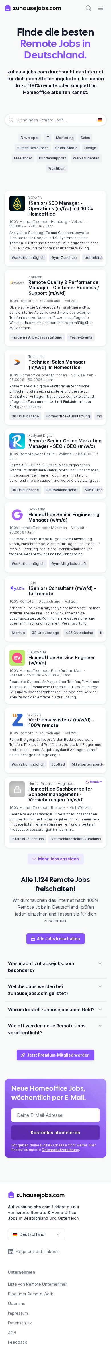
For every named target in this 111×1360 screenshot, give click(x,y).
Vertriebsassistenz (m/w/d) (61, 722)
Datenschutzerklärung (60, 1150)
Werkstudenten (86, 158)
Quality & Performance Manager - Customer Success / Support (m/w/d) (63, 287)
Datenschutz (20, 1322)
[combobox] (17, 119)
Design (90, 148)
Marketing (65, 138)
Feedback (17, 1342)
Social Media (66, 148)
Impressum (18, 1313)
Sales (85, 138)
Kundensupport (52, 158)
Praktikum (56, 168)
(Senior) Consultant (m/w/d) (62, 590)
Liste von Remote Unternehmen (38, 1284)
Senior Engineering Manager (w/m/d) (63, 517)
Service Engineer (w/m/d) (61, 660)
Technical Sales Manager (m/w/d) (57, 364)
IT (48, 138)
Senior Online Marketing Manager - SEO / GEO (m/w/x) (65, 443)
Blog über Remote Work (30, 1293)
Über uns (16, 1303)
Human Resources (32, 148)
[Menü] (100, 8)
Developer (30, 138)
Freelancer (23, 158)
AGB (12, 1332)
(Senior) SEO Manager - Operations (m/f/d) (60, 208)
